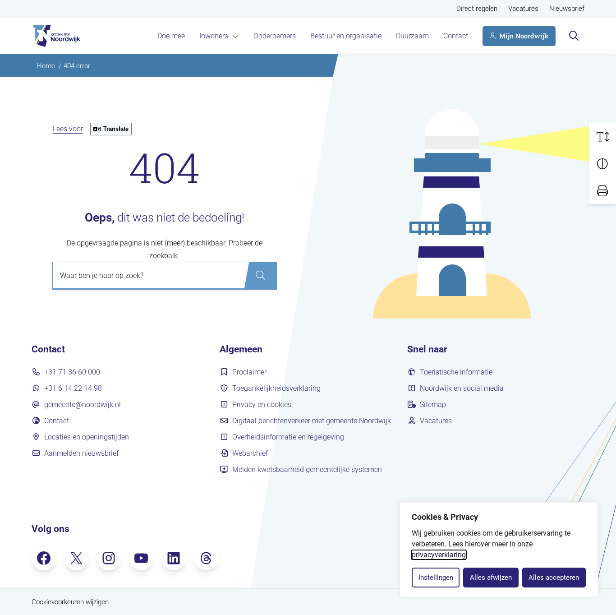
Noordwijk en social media (462, 388)
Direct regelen (476, 9)
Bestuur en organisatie (346, 36)
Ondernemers (274, 36)
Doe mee (171, 36)
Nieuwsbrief (566, 9)
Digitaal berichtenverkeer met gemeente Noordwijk (311, 420)
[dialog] (499, 549)
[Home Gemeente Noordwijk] (56, 36)
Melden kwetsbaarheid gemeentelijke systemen (307, 469)
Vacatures (523, 9)
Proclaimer (249, 372)
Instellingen (435, 577)
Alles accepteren (554, 577)
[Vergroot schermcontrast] (602, 163)
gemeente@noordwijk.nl (82, 404)
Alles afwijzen (491, 577)
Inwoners (213, 36)
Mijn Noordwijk (523, 36)
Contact (455, 36)
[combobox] (164, 275)
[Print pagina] (602, 190)
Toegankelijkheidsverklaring (276, 388)
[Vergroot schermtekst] (602, 136)
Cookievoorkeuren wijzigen (70, 602)
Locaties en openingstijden (86, 437)
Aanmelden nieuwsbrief (81, 453)
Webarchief (250, 453)
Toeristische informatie (456, 372)
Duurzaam (412, 36)
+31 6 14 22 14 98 (73, 388)
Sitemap (433, 404)
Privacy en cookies (261, 404)
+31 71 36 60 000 (72, 372)
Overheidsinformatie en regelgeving (288, 437)
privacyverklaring (439, 554)
